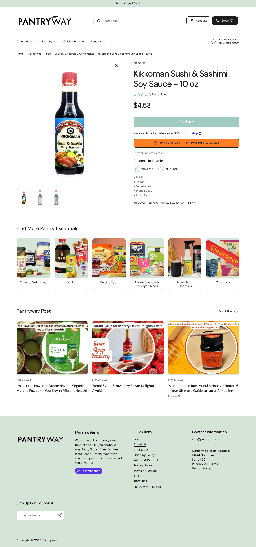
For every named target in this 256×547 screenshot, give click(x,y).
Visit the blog (229, 311)
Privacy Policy (143, 465)
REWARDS (140, 481)
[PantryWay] (44, 21)
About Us (140, 444)
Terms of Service (145, 471)
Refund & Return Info (148, 460)
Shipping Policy (144, 455)
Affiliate (139, 476)
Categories (34, 53)
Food (48, 53)
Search (138, 439)
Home (20, 53)
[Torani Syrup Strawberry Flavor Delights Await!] (128, 347)
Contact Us (141, 450)
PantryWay (49, 540)
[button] (225, 20)
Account (201, 20)
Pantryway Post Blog (148, 487)
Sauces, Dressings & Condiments (74, 53)
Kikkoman (140, 63)
